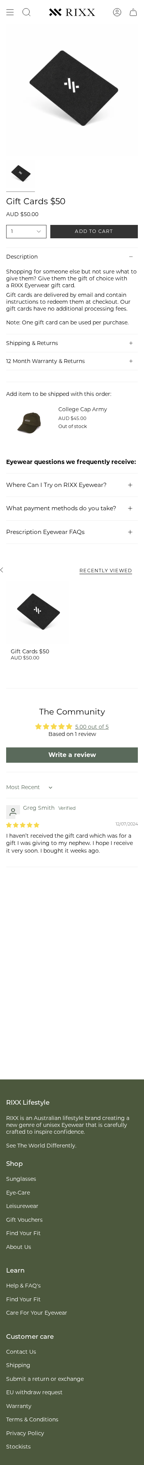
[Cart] (133, 12)
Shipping (18, 1365)
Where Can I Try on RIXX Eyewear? (56, 484)
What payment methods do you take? (61, 508)
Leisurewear (22, 1206)
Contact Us (21, 1351)
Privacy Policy (25, 1433)
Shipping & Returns (32, 343)
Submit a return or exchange (45, 1378)
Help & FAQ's (23, 1285)
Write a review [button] (72, 755)
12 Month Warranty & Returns (45, 361)
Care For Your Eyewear (36, 1312)
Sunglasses (21, 1178)
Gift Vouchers (24, 1219)
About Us (18, 1247)
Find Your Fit (23, 1233)
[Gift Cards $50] (37, 612)
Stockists (18, 1446)
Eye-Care (18, 1192)
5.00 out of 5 (92, 726)
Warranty (18, 1406)
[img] (22, 825)
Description (22, 256)
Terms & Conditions (32, 1419)
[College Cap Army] (29, 423)
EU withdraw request (34, 1392)
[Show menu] (10, 12)
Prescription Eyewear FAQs (45, 532)
